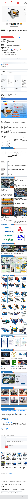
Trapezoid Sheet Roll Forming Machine (4, 474)
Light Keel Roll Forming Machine (4, 477)
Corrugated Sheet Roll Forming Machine (10, 474)
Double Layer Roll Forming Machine (24, 474)
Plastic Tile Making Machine (4, 484)
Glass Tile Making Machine (19, 484)
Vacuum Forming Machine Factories (5, 489)
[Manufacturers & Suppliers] (14, 1)
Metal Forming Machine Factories (14, 487)
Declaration (21, 496)
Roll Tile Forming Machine (4, 492)
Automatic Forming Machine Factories (5, 487)
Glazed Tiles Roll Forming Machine (17, 474)
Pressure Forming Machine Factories (14, 489)
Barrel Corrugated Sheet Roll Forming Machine (17, 477)
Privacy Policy (24, 496)
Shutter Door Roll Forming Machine (24, 477)
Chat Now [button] (21, 37)
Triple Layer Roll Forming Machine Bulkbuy (12, 492)
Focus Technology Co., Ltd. (9, 496)
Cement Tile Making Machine (12, 484)
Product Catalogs (10, 473)
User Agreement (17, 496)
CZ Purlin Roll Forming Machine (10, 477)
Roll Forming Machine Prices (22, 489)
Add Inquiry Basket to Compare (14, 26)
